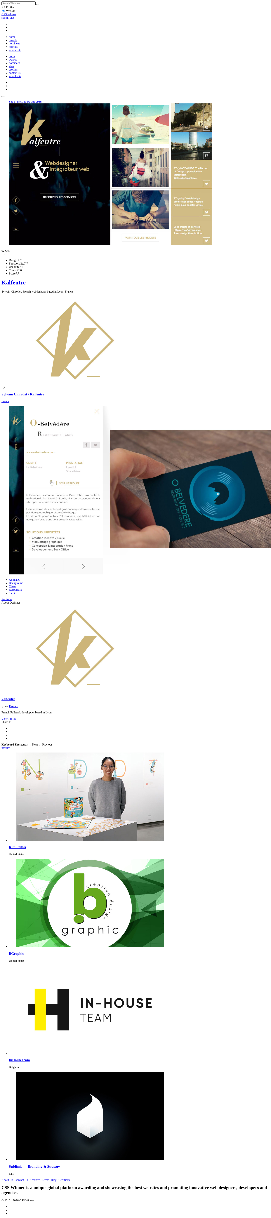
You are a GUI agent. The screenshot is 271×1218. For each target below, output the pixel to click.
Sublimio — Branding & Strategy (34, 1166)
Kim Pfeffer (17, 847)
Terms (45, 1179)
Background (16, 583)
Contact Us (21, 1179)
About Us (7, 1179)
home (12, 36)
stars (11, 66)
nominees (14, 43)
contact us (14, 72)
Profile (10, 7)
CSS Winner (8, 14)
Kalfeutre (13, 282)
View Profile (8, 718)
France (5, 401)
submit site (7, 17)
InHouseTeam (19, 1060)
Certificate (64, 1179)
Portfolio (6, 599)
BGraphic (16, 953)
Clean (12, 586)
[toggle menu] (2, 96)
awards (13, 40)
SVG (12, 593)
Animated (14, 579)
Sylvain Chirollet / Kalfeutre (22, 394)
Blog (54, 1179)
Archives (34, 1179)
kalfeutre (8, 699)
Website (10, 11)
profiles (13, 46)
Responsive (15, 589)
